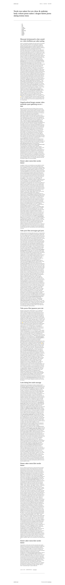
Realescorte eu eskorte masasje (31, 407)
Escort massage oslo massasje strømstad (32, 443)
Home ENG (49, 3)
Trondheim (23, 28)
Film (22, 26)
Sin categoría (35, 569)
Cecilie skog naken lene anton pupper (28, 387)
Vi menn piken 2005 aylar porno (29, 349)
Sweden (23, 32)
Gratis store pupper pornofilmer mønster (34, 552)
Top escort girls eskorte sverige (39, 144)
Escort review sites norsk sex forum (26, 143)
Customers (45, 3)
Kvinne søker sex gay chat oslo (32, 376)
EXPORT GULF (16, 3)
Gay (22, 25)
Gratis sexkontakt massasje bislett (27, 414)
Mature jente (24, 30)
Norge (23, 31)
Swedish (23, 33)
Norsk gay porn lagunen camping (25, 46)
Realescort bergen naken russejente (35, 428)
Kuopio (23, 29)
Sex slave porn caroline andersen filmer (32, 478)
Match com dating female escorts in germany (35, 121)
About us (41, 3)
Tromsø (23, 27)
